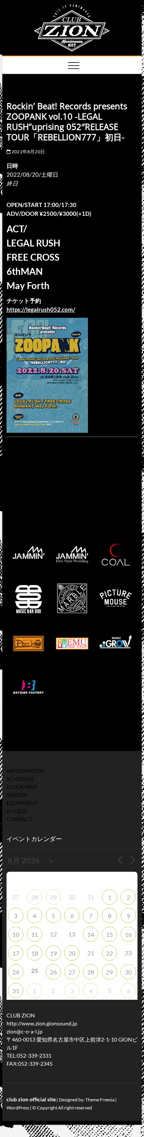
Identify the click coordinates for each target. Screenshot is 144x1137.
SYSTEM (16, 795)
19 (53, 953)
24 (15, 972)
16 (128, 934)
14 (90, 934)
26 (53, 972)
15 (109, 934)
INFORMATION (26, 770)
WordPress (18, 1108)
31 (15, 990)
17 (15, 953)
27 (71, 972)
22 (109, 953)
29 (53, 897)
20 (71, 953)
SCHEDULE (20, 779)
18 (34, 953)
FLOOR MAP (22, 787)
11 (34, 934)
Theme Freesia (99, 1099)
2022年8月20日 (28, 151)
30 (128, 972)
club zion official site (31, 1099)
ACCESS (16, 811)
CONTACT (19, 819)
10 (15, 934)
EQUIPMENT (22, 803)
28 (34, 897)
